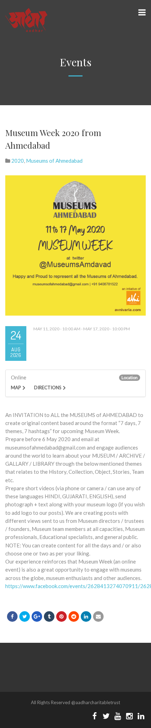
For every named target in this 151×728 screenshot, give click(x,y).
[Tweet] (24, 616)
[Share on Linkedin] (73, 616)
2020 (17, 160)
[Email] (98, 616)
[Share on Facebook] (12, 616)
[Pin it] (61, 616)
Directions (47, 387)
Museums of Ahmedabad (54, 160)
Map (16, 387)
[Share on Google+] (37, 616)
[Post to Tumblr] (49, 616)
